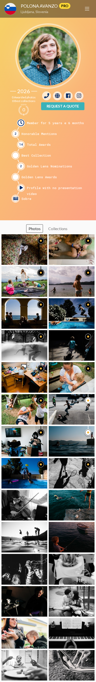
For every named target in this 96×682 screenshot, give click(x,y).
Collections (57, 228)
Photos (35, 228)
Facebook (68, 95)
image (24, 249)
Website (57, 95)
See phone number (46, 95)
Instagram (79, 95)
